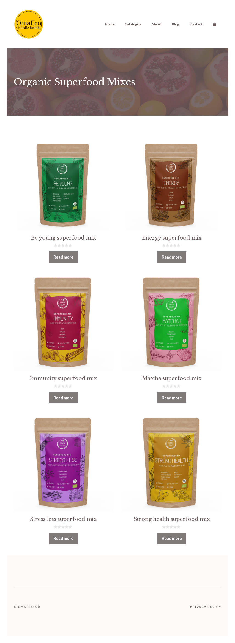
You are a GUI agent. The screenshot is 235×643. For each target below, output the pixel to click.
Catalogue (133, 24)
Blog (175, 24)
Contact (196, 24)
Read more (63, 256)
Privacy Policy (205, 607)
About (156, 24)
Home (110, 24)
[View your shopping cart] (214, 24)
